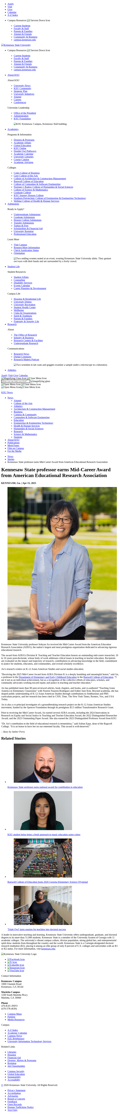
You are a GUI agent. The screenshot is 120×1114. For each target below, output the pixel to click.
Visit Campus (20, 244)
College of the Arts (23, 403)
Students (18, 437)
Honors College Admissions (27, 220)
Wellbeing (19, 310)
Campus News (15, 1035)
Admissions (13, 203)
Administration (21, 116)
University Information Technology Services (29, 1041)
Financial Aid (14, 1057)
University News (22, 85)
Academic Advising (23, 162)
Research (12, 324)
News (10, 397)
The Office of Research (25, 335)
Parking (11, 1016)
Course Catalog (21, 159)
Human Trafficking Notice (21, 1107)
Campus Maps (15, 1014)
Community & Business (25, 37)
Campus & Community (25, 414)
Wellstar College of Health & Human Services (36, 201)
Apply (11, 3)
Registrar (12, 1063)
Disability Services (23, 282)
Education (19, 420)
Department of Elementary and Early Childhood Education (48, 677)
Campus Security (16, 1071)
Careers (17, 99)
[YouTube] (63, 970)
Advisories (13, 1096)
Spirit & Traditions (23, 315)
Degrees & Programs (24, 140)
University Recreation (24, 304)
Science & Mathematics (25, 434)
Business (18, 411)
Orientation (19, 253)
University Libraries (23, 156)
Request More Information (27, 247)
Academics (13, 129)
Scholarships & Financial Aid (28, 228)
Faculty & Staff (21, 28)
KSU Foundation (22, 118)
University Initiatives (24, 94)
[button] (24, 378)
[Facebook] (63, 959)
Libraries (12, 1052)
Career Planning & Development (30, 288)
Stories (11, 459)
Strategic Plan (20, 91)
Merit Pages (13, 445)
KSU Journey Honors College (29, 195)
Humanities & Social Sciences (28, 428)
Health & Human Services (27, 425)
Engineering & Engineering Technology (33, 423)
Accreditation (14, 1093)
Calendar (12, 12)
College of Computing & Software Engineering (37, 184)
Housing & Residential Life (27, 299)
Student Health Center (25, 307)
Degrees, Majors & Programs (22, 1060)
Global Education (22, 145)
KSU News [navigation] (7, 392)
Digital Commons (22, 356)
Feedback (12, 1101)
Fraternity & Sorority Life (26, 321)
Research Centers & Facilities (28, 340)
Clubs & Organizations (25, 313)
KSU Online (20, 148)
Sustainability (14, 1077)
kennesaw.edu (48, 948)
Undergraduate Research (26, 343)
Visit (10, 6)
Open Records (15, 1104)
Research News (21, 354)
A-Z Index (13, 15)
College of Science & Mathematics (31, 189)
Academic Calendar (23, 154)
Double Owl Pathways (25, 151)
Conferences (20, 102)
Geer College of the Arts (26, 175)
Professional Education (25, 234)
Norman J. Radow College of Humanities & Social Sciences (43, 187)
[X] (63, 962)
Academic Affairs (22, 142)
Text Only (13, 1110)
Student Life (14, 266)
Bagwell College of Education (29, 181)
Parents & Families (23, 31)
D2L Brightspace (16, 1038)
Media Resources (16, 1019)
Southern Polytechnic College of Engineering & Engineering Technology (50, 198)
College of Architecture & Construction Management (40, 178)
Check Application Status (26, 250)
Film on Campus (16, 448)
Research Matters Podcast (26, 359)
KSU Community (22, 88)
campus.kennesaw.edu (25, 39)
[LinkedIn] (63, 965)
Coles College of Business (27, 173)
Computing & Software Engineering (32, 417)
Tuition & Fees (21, 225)
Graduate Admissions (24, 217)
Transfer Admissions (24, 223)
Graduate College (22, 192)
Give (10, 9)
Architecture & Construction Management (34, 409)
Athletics (12, 370)
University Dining (23, 301)
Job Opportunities (16, 1066)
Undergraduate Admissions (27, 214)
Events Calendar (22, 285)
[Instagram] (63, 967)
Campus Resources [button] (17, 20)
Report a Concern (16, 1098)
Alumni (17, 96)
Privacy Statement (16, 1090)
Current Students (22, 25)
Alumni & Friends (23, 34)
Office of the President (25, 113)
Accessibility (14, 1079)
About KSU (14, 75)
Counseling (19, 280)
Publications (14, 442)
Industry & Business (24, 337)
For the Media (14, 451)
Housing (12, 1054)
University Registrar (24, 231)
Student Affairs (21, 277)
